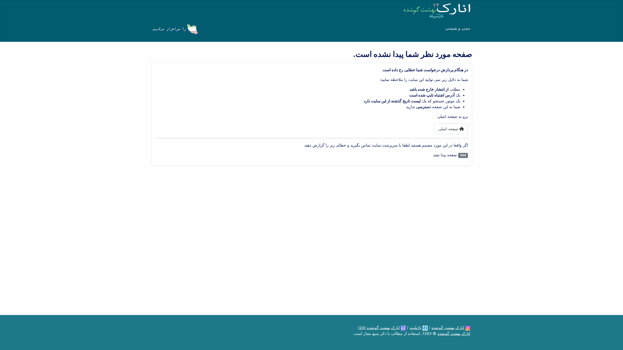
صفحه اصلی (448, 128)
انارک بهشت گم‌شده (447, 327)
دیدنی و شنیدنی (457, 28)
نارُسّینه (415, 327)
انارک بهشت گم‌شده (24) (379, 327)
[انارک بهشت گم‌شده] (467, 327)
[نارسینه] (425, 327)
